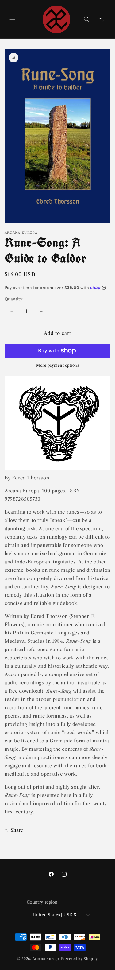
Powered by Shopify (79, 958)
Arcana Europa (46, 958)
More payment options (57, 365)
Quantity (13, 298)
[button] (12, 19)
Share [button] (17, 830)
